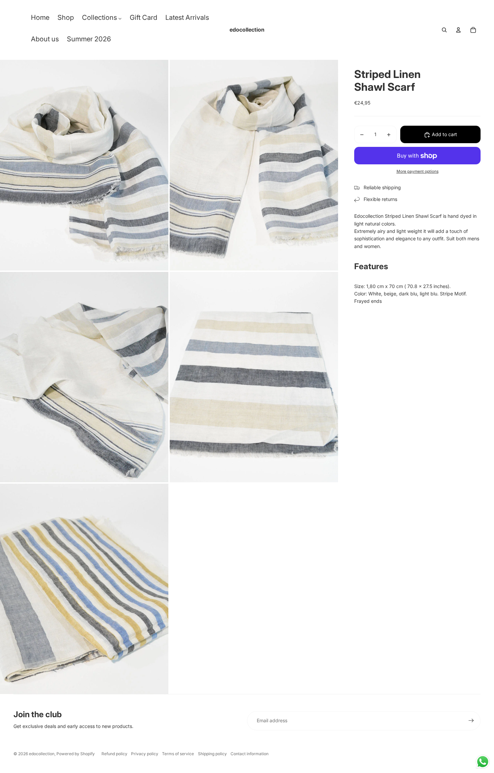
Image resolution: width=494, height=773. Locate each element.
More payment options (418, 171)
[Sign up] (471, 720)
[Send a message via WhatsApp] (483, 762)
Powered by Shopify (75, 753)
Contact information (250, 753)
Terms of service (178, 753)
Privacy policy (144, 753)
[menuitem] (40, 19)
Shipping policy (212, 753)
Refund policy (114, 753)
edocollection (41, 753)
